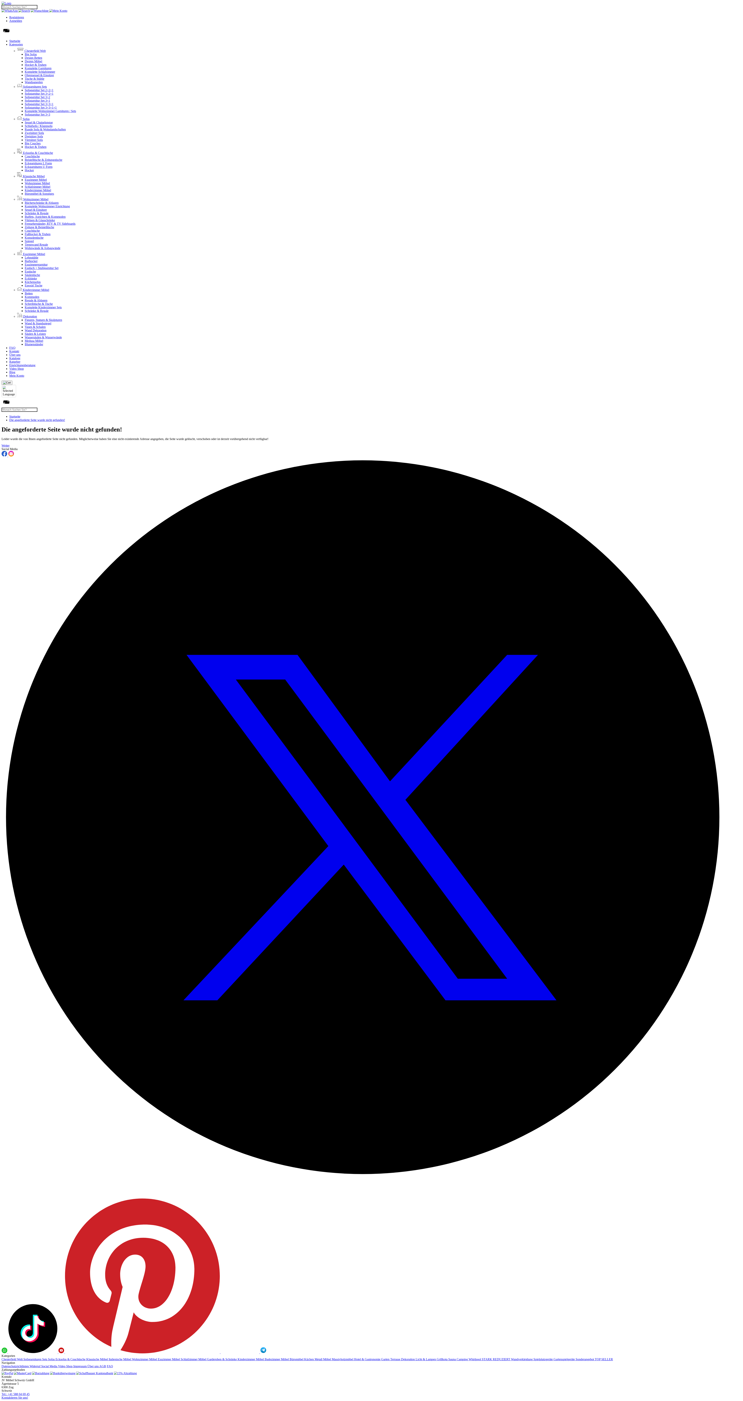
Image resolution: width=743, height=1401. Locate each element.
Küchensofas (33, 282)
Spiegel (29, 241)
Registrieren (16, 17)
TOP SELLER (604, 1359)
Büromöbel (297, 1359)
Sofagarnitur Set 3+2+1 (39, 93)
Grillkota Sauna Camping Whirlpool (459, 1359)
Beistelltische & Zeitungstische (43, 159)
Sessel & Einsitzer (36, 209)
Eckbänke (31, 278)
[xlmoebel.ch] (6, 3)
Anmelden (15, 20)
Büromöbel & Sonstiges (39, 193)
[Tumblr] (240, 1352)
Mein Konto (16, 375)
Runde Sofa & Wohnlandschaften (45, 129)
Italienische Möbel (120, 1359)
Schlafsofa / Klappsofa (38, 126)
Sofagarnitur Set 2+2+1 (39, 90)
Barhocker (31, 261)
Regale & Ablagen (36, 300)
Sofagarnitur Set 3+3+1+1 (41, 107)
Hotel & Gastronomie (367, 1359)
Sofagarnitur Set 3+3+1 (39, 104)
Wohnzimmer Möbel (37, 183)
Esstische (30, 271)
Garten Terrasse (391, 1359)
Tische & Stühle (34, 78)
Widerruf (35, 1366)
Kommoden (32, 297)
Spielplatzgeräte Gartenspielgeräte (554, 1359)
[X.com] (371, 1196)
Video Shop (16, 368)
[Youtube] (61, 1352)
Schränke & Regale (37, 213)
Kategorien (16, 44)
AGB (102, 1366)
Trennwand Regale (36, 244)
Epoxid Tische (33, 285)
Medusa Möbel (34, 340)
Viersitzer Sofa (34, 140)
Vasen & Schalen (35, 327)
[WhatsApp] (10, 10)
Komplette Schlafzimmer (40, 71)
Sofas (52, 1359)
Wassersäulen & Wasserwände (43, 337)
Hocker (29, 170)
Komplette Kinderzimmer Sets (43, 307)
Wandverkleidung (522, 1359)
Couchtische (32, 156)
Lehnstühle (31, 257)
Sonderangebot (585, 1359)
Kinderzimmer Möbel (38, 190)
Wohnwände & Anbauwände (42, 248)
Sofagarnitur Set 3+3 (37, 114)
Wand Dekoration (35, 330)
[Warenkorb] (7, 383)
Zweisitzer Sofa (34, 133)
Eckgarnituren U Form (38, 166)
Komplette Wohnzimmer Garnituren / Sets (50, 111)
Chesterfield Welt (12, 1359)
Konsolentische (34, 237)
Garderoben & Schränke (222, 1359)
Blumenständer (34, 344)
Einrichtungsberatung (22, 365)
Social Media (49, 1366)
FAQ (12, 347)
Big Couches (33, 143)
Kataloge (14, 358)
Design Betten (33, 57)
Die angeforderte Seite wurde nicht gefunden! (37, 420)
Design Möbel (33, 61)
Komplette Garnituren (38, 68)
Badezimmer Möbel (277, 1359)
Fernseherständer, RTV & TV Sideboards (50, 223)
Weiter (5, 445)
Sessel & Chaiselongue (39, 122)
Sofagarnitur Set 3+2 (37, 97)
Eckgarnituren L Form (38, 163)
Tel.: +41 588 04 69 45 (16, 1394)
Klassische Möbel (97, 1359)
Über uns (15, 354)
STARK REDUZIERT (496, 1359)
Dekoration (408, 1359)
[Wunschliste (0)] (40, 10)
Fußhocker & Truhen (38, 234)
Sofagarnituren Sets (35, 1359)
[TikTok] (33, 1352)
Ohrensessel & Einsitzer (39, 75)
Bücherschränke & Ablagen (42, 202)
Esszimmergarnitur (36, 264)
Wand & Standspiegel (38, 323)
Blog (12, 372)
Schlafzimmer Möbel (37, 186)
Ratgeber (14, 361)
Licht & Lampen (426, 1359)
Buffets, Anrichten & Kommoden (45, 216)
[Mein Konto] (58, 10)
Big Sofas (31, 54)
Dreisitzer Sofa (34, 136)
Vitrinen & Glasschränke (40, 220)
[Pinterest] (143, 1352)
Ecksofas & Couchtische (71, 1359)
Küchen (309, 1359)
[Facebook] (5, 455)
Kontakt (14, 351)
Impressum (80, 1366)
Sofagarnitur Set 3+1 (37, 100)
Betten (29, 293)
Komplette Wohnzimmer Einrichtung (47, 206)
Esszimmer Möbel (36, 179)
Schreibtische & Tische (39, 303)
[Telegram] (263, 1352)
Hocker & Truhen (35, 64)
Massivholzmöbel (343, 1359)
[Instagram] (11, 455)
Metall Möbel (323, 1359)
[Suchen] (24, 10)
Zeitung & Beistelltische (39, 227)
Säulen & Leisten (35, 333)
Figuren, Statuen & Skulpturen (43, 320)
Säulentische (32, 275)
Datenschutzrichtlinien (16, 1366)
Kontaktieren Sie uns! (15, 1397)
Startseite (14, 41)
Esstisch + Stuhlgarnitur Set (41, 268)
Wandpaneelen (34, 82)
